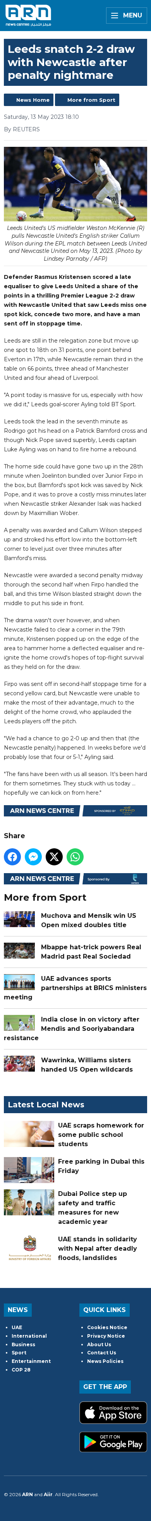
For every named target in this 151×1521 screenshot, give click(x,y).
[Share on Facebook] (12, 856)
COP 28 (21, 1370)
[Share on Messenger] (33, 856)
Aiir (48, 1494)
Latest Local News (46, 1104)
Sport (19, 1353)
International (29, 1336)
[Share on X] (54, 856)
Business (23, 1344)
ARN (27, 1494)
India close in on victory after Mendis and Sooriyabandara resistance (71, 1029)
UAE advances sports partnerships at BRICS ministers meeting (75, 988)
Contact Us (101, 1353)
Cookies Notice (107, 1327)
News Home (33, 100)
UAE (17, 1327)
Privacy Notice (106, 1336)
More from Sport (91, 100)
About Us (99, 1344)
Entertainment (31, 1361)
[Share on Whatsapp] (75, 856)
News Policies (105, 1361)
